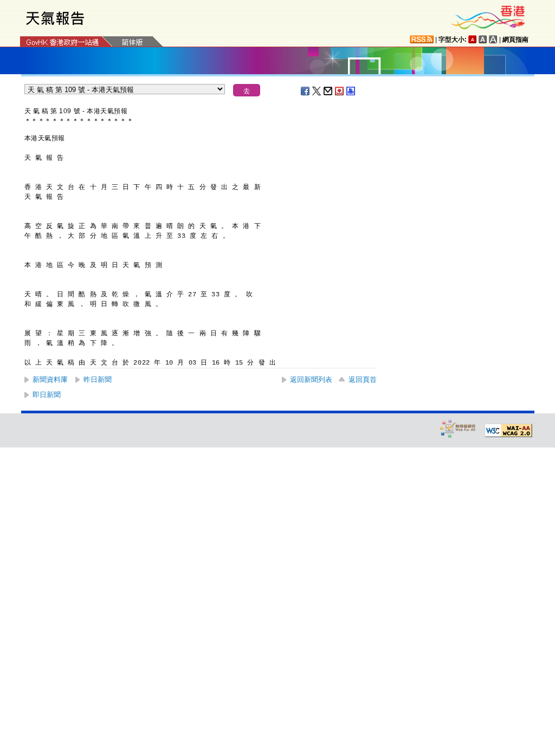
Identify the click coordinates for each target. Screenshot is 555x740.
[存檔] (340, 91)
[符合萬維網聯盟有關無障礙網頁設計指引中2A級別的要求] (508, 431)
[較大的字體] (483, 39)
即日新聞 (47, 395)
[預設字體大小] (472, 39)
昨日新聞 (97, 379)
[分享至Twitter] (317, 91)
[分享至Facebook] (306, 91)
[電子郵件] (328, 91)
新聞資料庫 (50, 379)
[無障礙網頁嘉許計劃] (457, 428)
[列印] (351, 91)
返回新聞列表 (311, 379)
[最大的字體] (493, 39)
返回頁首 (363, 379)
